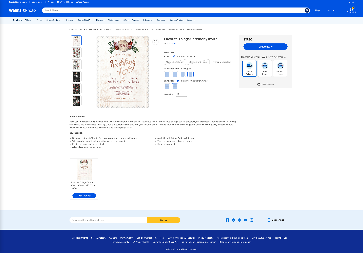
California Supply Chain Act (165, 242)
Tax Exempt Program (238, 238)
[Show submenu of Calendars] (166, 20)
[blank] (167, 86)
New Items (17, 20)
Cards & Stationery (54, 20)
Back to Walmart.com (18, 2)
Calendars (161, 20)
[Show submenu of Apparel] (140, 20)
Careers (113, 238)
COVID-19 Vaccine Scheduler (181, 238)
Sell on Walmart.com (147, 238)
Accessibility (223, 238)
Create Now (266, 46)
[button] (266, 84)
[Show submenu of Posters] (74, 20)
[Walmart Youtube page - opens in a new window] (245, 220)
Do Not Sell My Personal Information (199, 242)
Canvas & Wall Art (84, 20)
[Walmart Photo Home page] (22, 10)
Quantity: (168, 94)
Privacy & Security (120, 242)
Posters (69, 20)
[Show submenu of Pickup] (32, 20)
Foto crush (171, 43)
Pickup (28, 20)
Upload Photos (82, 2)
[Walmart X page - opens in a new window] (233, 220)
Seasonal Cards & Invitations (99, 29)
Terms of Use (281, 238)
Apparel (135, 20)
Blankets (99, 20)
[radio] (76, 40)
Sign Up (163, 220)
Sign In (351, 2)
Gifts (125, 20)
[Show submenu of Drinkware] (153, 20)
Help (317, 10)
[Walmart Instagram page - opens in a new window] (251, 220)
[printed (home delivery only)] (175, 86)
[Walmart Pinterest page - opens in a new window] (239, 220)
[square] (167, 74)
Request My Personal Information (235, 242)
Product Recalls (205, 238)
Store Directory (98, 238)
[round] (175, 74)
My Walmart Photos (65, 2)
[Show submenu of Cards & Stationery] (63, 20)
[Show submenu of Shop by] (194, 20)
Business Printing (176, 20)
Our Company (126, 238)
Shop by (190, 20)
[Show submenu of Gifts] (128, 20)
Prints (39, 20)
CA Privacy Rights (140, 242)
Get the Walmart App (262, 238)
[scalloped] (190, 74)
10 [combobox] (178, 94)
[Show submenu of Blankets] (104, 20)
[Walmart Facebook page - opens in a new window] (227, 220)
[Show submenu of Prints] (43, 20)
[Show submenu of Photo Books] (120, 20)
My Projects (49, 2)
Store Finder (37, 2)
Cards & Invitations (77, 29)
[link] (84, 179)
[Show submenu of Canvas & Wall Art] (93, 20)
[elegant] (183, 74)
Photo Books (113, 20)
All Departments (80, 238)
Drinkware (147, 20)
